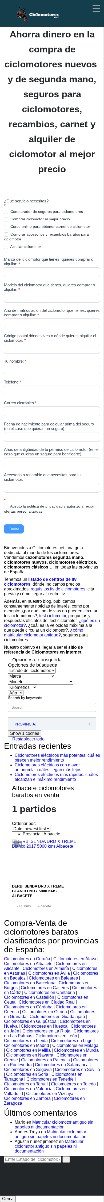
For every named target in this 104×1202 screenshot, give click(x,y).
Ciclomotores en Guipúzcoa (30, 1021)
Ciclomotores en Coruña (27, 959)
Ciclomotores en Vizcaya (49, 1093)
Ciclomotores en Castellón (29, 997)
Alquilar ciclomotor (25, 246)
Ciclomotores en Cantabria (49, 992)
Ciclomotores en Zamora (27, 1098)
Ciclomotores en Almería (46, 968)
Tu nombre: (15, 361)
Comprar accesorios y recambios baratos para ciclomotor (46, 236)
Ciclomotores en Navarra (29, 1055)
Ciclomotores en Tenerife (50, 1079)
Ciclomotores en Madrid (26, 1045)
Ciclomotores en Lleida (26, 1040)
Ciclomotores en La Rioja (46, 1031)
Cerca (8, 1198)
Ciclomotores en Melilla (28, 1050)
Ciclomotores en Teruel (26, 1084)
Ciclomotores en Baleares (53, 978)
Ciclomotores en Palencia (45, 1060)
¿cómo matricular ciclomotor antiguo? (43, 632)
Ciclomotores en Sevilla (77, 1069)
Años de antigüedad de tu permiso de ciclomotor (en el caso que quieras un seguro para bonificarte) (51, 451)
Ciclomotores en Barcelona (29, 983)
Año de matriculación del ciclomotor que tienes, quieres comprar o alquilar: (52, 312)
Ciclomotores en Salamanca (62, 1064)
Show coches (24, 733)
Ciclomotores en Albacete (28, 963)
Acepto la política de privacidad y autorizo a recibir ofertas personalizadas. (49, 508)
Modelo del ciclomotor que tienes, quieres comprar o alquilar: (49, 287)
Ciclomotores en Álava (74, 959)
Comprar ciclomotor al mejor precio (39, 219)
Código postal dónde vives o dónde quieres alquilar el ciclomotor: (50, 338)
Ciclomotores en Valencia (28, 1088)
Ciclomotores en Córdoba (28, 1007)
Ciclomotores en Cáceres (45, 987)
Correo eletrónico (20, 403)
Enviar (14, 529)
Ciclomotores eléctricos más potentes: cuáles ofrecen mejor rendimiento (57, 757)
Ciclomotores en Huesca (44, 1026)
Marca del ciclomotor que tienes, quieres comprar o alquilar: (48, 261)
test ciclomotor (52, 615)
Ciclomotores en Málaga (75, 1045)
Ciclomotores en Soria (27, 1074)
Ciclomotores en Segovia (28, 1069)
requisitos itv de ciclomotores (58, 589)
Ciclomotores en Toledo (73, 1084)
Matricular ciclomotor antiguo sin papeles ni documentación (54, 1124)
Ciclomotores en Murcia (76, 1050)
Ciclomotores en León (56, 1036)
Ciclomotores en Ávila (49, 973)
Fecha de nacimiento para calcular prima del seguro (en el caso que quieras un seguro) (49, 426)
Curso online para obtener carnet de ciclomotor (49, 226)
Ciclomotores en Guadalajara (57, 1016)
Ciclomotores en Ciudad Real (47, 1002)
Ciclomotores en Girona (44, 1011)
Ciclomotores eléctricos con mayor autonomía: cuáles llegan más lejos (48, 767)
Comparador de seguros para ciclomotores (46, 211)
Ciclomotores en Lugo (72, 1040)
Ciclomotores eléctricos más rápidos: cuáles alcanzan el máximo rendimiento (56, 777)
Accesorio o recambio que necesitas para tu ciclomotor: (42, 477)
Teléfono (12, 382)
